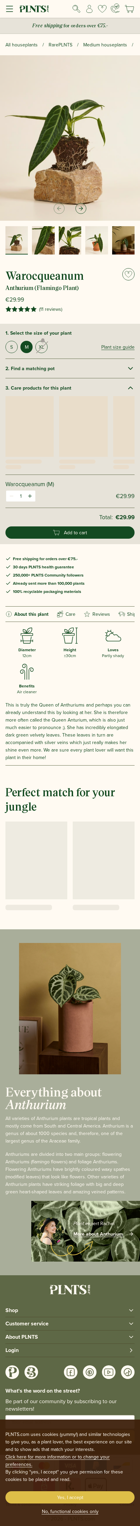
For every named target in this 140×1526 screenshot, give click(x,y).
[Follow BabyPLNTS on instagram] (31, 1372)
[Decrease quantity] (11, 496)
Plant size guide (118, 347)
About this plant (31, 614)
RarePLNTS (60, 44)
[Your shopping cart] (129, 8)
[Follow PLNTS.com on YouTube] (109, 1372)
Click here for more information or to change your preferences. (57, 1460)
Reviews (101, 614)
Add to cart (75, 532)
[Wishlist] (102, 8)
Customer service (27, 1323)
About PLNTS (21, 1337)
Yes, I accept (70, 1497)
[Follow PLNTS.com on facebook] (70, 1372)
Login (12, 1350)
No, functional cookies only (70, 1511)
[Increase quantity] (30, 496)
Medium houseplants (105, 44)
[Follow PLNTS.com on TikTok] (128, 1372)
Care (70, 614)
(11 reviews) (50, 309)
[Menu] (9, 8)
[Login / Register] (89, 8)
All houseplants (21, 44)
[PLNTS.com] (34, 8)
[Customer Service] (115, 8)
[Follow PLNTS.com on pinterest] (90, 1372)
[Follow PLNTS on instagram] (12, 1372)
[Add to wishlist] (128, 274)
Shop (11, 1310)
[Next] (80, 208)
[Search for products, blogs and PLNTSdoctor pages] (76, 8)
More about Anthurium (98, 1234)
